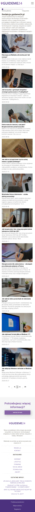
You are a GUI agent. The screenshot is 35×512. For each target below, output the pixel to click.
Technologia (17, 469)
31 (25, 387)
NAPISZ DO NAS (17, 412)
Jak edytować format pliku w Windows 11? (16, 334)
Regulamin (17, 509)
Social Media (17, 467)
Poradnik (17, 464)
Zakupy (17, 472)
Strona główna (6, 11)
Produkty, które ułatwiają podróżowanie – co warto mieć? (17, 486)
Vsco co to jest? (17, 494)
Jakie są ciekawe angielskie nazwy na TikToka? (18, 490)
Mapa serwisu (17, 506)
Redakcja (17, 448)
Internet (17, 459)
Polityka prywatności (17, 502)
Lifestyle (17, 462)
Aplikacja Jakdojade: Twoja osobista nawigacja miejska (17, 482)
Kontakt (17, 450)
